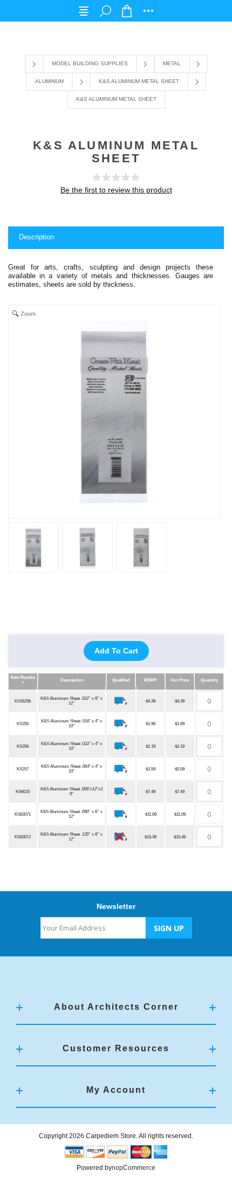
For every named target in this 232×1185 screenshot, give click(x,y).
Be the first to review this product (116, 189)
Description (36, 237)
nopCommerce (133, 1168)
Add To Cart (116, 650)
